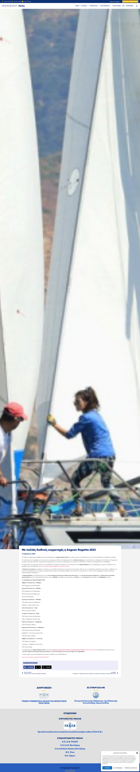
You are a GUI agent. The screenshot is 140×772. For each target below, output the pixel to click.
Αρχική (77, 5)
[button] (137, 753)
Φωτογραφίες (117, 5)
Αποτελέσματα (105, 5)
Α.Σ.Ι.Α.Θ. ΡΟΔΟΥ (70, 742)
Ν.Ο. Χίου (70, 752)
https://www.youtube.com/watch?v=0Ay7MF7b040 (35, 657)
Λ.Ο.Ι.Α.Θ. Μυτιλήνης (70, 745)
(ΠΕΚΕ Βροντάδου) (73, 649)
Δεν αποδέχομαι (118, 768)
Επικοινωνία (129, 5)
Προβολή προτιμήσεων (131, 768)
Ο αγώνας (84, 5)
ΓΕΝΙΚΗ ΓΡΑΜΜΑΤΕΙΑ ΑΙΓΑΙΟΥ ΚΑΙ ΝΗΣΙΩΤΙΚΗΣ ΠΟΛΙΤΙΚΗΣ (44, 702)
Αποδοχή (107, 768)
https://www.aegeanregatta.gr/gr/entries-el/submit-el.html (53, 566)
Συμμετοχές (93, 5)
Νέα (123, 5)
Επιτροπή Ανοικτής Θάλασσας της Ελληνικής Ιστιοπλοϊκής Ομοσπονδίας (95, 702)
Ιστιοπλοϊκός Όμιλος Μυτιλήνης (70, 749)
